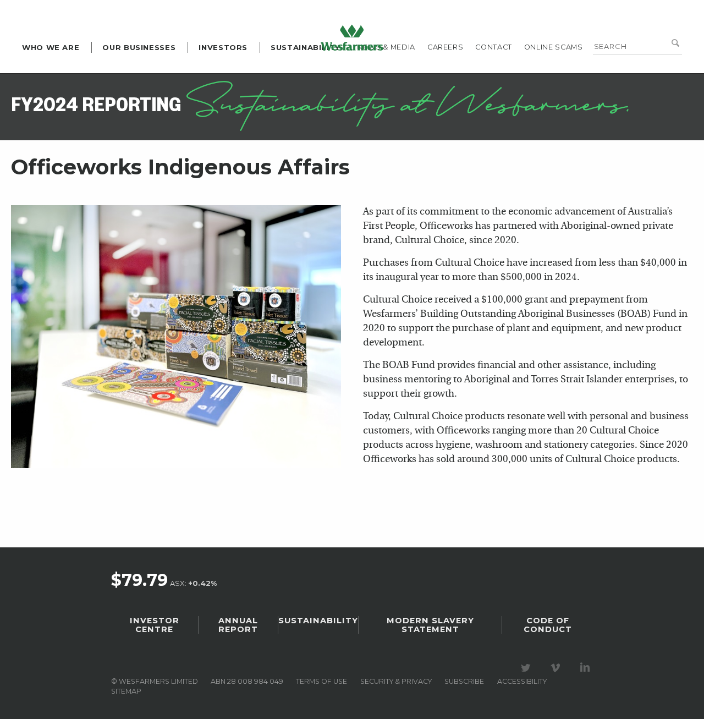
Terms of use (321, 681)
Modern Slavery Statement (430, 625)
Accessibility (522, 681)
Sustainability (305, 47)
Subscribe (464, 681)
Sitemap (126, 691)
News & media (386, 47)
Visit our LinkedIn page (586, 667)
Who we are (50, 47)
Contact (493, 47)
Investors (223, 47)
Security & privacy (396, 681)
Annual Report (238, 625)
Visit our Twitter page (527, 667)
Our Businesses (138, 47)
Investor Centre (154, 625)
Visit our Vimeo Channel (557, 667)
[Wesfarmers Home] (352, 37)
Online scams (553, 47)
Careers (445, 47)
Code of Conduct (548, 625)
